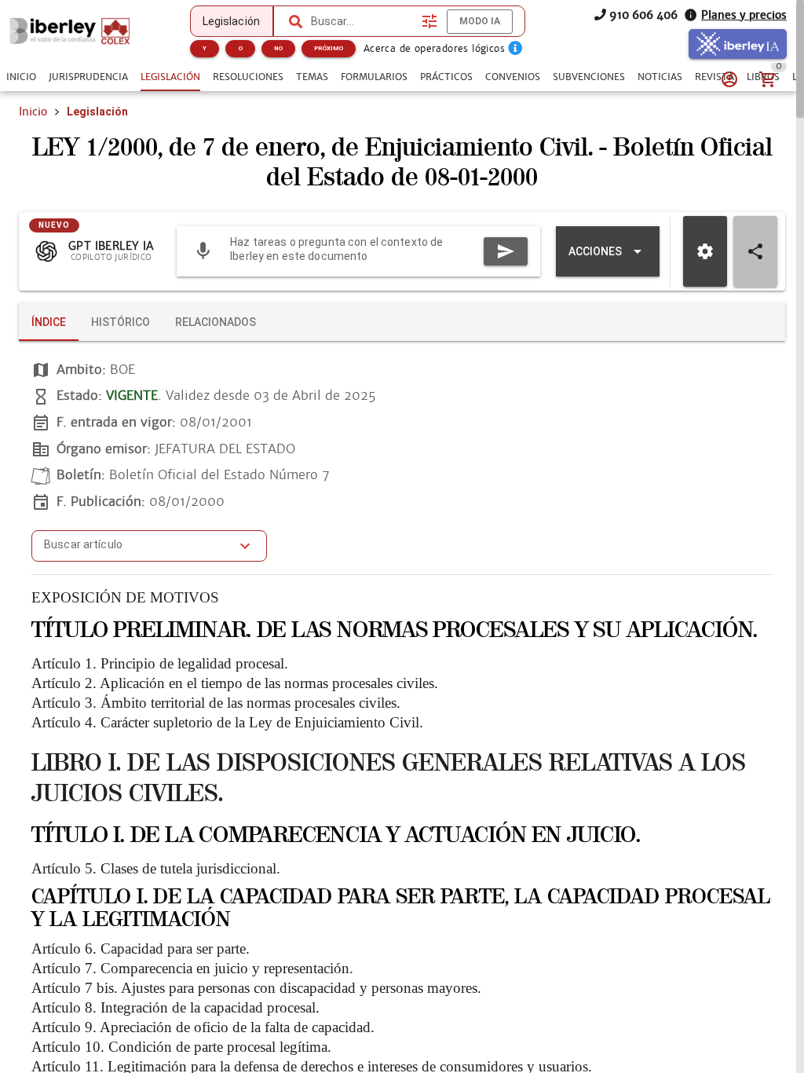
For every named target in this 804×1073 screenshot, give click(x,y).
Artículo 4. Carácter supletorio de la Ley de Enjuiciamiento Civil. (227, 722)
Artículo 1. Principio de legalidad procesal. (159, 663)
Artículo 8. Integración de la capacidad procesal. (175, 1007)
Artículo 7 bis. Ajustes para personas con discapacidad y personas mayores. (256, 988)
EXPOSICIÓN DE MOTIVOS (125, 597)
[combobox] (363, 21)
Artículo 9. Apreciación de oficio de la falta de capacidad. (203, 1027)
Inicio (33, 111)
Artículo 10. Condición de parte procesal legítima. (181, 1046)
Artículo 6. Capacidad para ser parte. (140, 948)
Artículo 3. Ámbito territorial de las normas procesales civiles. (215, 702)
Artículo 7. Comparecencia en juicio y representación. (192, 968)
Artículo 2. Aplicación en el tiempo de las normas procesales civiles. (234, 683)
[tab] (21, 77)
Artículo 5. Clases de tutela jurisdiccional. (155, 868)
